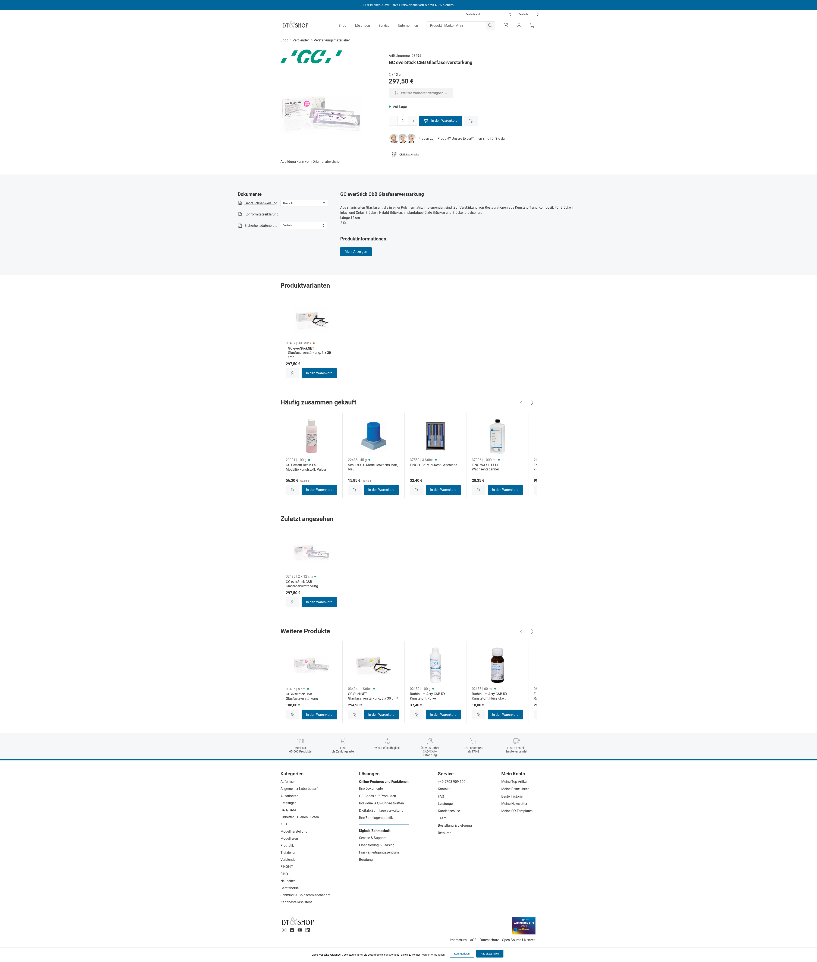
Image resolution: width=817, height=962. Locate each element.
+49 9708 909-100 (451, 782)
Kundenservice (449, 811)
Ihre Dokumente (371, 788)
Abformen (287, 782)
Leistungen (446, 804)
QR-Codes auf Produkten (377, 796)
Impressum (458, 940)
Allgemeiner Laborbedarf (299, 789)
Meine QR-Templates (516, 811)
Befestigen (288, 803)
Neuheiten (288, 881)
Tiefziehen (288, 853)
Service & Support (372, 838)
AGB (473, 940)
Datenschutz (489, 940)
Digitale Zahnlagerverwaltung (381, 810)
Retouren (444, 833)
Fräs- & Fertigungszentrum (379, 852)
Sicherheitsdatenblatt (261, 226)
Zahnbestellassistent (296, 902)
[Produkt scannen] (505, 25)
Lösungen (362, 25)
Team (442, 818)
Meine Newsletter (514, 804)
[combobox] (488, 14)
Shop (342, 25)
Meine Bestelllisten (515, 789)
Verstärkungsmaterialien (332, 40)
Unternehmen (408, 25)
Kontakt (444, 789)
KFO (283, 824)
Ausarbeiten (289, 796)
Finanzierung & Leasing (377, 845)
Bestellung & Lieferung (455, 825)
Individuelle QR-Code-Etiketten (381, 803)
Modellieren (289, 838)
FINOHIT (286, 867)
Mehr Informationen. (433, 954)
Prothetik (287, 845)
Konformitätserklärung (262, 214)
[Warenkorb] (533, 25)
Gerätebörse (289, 888)
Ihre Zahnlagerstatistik (376, 818)
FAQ (441, 796)
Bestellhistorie (511, 796)
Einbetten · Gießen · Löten (299, 817)
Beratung (366, 860)
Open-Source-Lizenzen (518, 940)
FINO (284, 874)
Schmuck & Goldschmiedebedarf (305, 895)
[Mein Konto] (519, 25)
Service (383, 25)
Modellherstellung (293, 831)
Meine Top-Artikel (514, 782)
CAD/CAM (288, 810)
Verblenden (301, 40)
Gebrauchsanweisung (261, 203)
